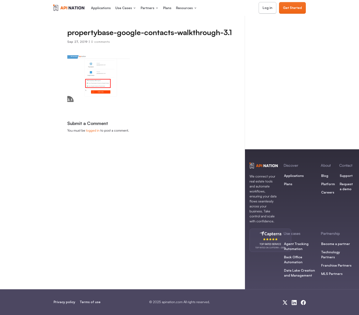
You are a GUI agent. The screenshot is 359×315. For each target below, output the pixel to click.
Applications (101, 8)
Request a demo (346, 186)
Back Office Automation (293, 259)
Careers (327, 192)
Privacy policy (64, 302)
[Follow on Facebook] (303, 302)
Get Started (292, 8)
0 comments (100, 41)
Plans (167, 8)
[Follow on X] (285, 302)
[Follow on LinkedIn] (294, 302)
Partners (147, 8)
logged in (93, 130)
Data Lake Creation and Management (299, 272)
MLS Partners (332, 274)
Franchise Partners (336, 265)
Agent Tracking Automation (296, 246)
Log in (267, 8)
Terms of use (90, 302)
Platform (328, 184)
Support (346, 176)
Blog (324, 176)
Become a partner (335, 244)
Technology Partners (330, 254)
